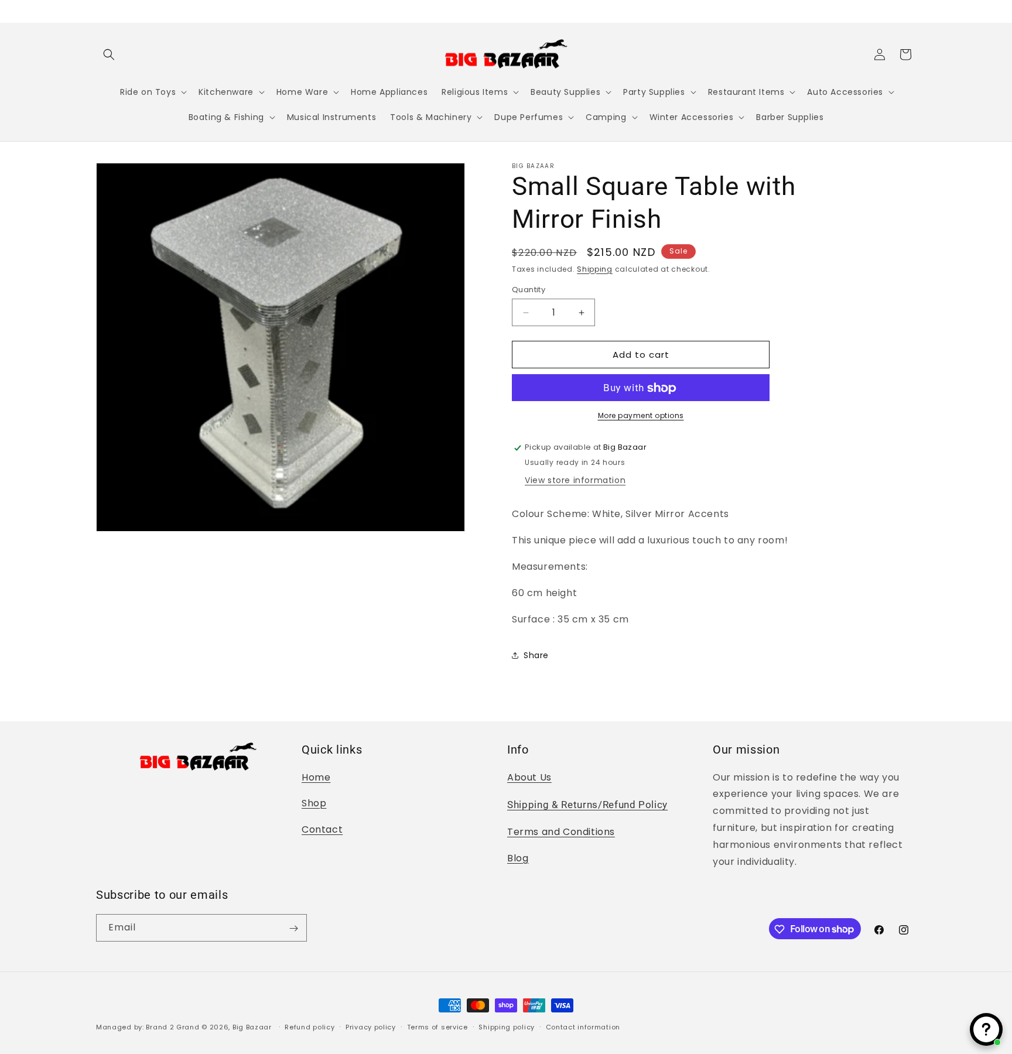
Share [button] (536, 655)
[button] (109, 54)
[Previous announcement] (100, 11)
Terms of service (437, 1026)
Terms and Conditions (561, 832)
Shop (314, 803)
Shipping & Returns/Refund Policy (587, 804)
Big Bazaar (252, 1027)
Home (316, 777)
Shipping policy (506, 1026)
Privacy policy (371, 1026)
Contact (322, 829)
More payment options (641, 416)
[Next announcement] (912, 11)
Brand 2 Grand (172, 1027)
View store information (575, 480)
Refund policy (309, 1026)
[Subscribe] (293, 928)
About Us (529, 777)
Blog (517, 858)
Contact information (583, 1026)
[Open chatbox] (986, 1029)
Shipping (595, 269)
